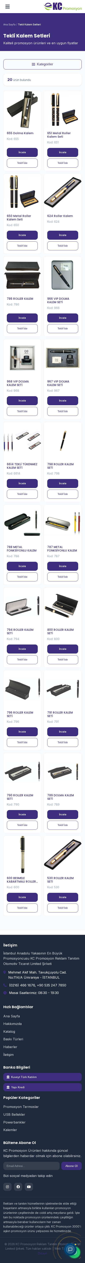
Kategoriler (45, 64)
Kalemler (10, 1130)
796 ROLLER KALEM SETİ (20, 714)
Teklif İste (22, 163)
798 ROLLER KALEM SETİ (60, 466)
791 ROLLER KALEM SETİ (60, 714)
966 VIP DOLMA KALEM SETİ (58, 300)
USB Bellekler (14, 1114)
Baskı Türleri (13, 1039)
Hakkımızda (12, 1024)
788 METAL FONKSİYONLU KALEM (22, 549)
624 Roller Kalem (60, 216)
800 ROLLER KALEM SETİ (60, 631)
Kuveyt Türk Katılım (24, 1077)
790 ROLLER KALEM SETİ (20, 797)
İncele (22, 152)
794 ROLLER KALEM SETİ (20, 631)
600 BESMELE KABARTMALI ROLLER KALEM (21, 881)
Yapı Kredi (18, 1087)
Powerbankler (14, 1122)
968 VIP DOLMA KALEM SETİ (18, 383)
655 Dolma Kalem (20, 133)
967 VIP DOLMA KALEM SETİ (58, 383)
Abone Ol (71, 1166)
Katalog (9, 1031)
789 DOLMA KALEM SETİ (60, 797)
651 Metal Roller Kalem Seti (59, 135)
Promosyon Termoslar (21, 1107)
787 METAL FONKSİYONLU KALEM (62, 549)
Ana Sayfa (9, 24)
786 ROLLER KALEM (20, 299)
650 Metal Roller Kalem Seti (19, 217)
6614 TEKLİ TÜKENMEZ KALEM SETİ (22, 466)
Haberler (10, 1047)
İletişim (8, 1055)
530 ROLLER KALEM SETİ (60, 880)
